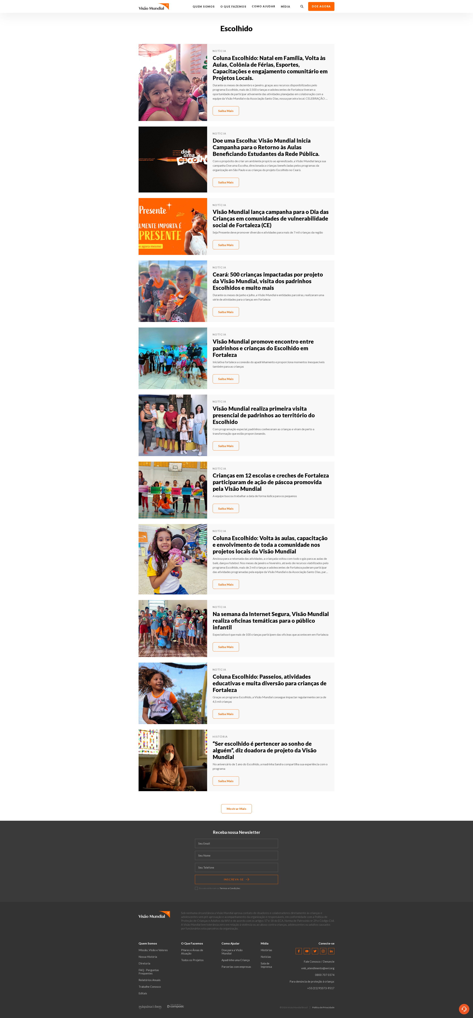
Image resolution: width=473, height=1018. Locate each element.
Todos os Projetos (192, 960)
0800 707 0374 (324, 974)
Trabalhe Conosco (150, 986)
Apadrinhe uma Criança (236, 960)
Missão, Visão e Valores (153, 950)
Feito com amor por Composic (175, 1006)
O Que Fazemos (233, 6)
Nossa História (148, 956)
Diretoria (144, 963)
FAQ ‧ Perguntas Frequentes (149, 971)
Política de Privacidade (323, 1007)
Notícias (266, 956)
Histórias (266, 950)
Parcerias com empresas (236, 966)
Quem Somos (204, 6)
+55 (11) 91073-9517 (320, 988)
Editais (143, 993)
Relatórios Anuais (150, 980)
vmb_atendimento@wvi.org (317, 968)
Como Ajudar (263, 6)
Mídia (285, 6)
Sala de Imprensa (266, 965)
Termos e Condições (230, 888)
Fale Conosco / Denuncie (319, 961)
